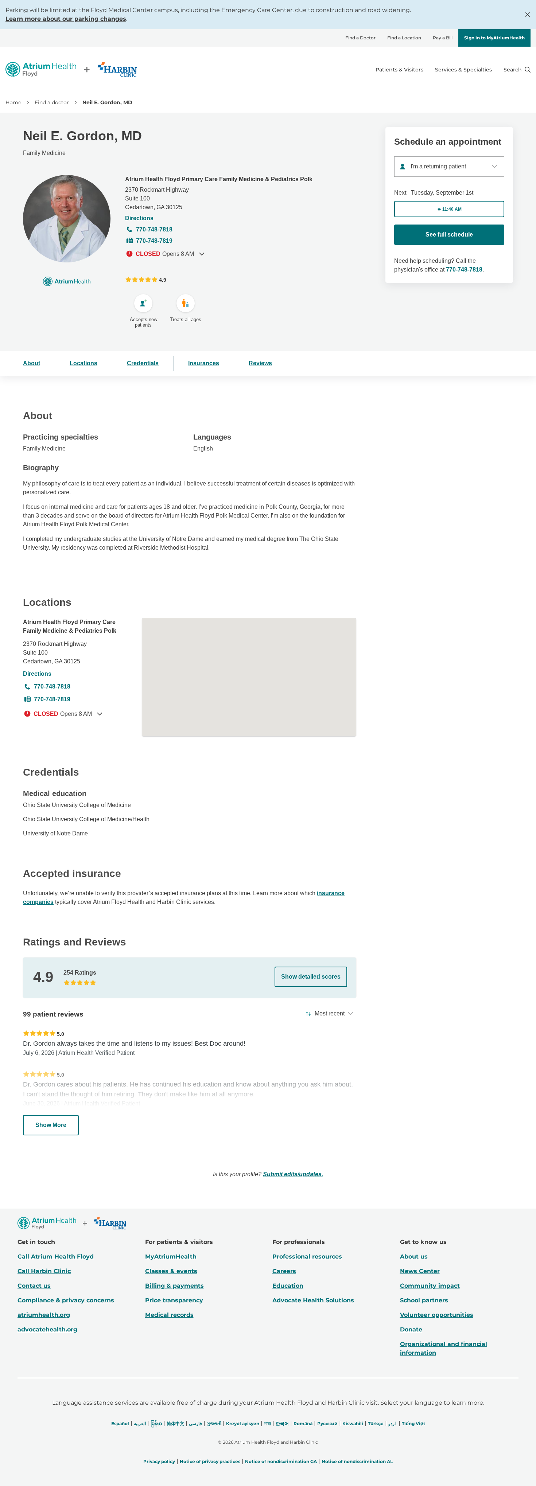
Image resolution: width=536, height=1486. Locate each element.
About (31, 363)
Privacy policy (159, 1461)
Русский (327, 1423)
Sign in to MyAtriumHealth (494, 37)
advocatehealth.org (47, 1329)
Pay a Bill (443, 37)
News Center (420, 1271)
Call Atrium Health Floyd (56, 1256)
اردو (392, 1423)
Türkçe (376, 1423)
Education (287, 1285)
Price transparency (174, 1300)
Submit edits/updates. (293, 1174)
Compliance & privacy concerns (66, 1300)
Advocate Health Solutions (313, 1300)
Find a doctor (52, 102)
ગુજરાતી (214, 1423)
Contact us (34, 1285)
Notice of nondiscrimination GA (281, 1461)
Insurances (203, 363)
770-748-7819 (154, 241)
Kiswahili (352, 1423)
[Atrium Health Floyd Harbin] (71, 69)
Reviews (260, 363)
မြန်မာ (156, 1423)
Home (13, 102)
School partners (424, 1300)
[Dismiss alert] (528, 14)
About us (414, 1256)
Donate (411, 1329)
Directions (139, 218)
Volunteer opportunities (436, 1314)
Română (303, 1423)
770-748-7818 (154, 229)
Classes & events (171, 1271)
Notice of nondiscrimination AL (357, 1461)
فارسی (195, 1423)
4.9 (162, 279)
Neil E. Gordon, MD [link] (107, 102)
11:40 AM (452, 209)
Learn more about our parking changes (65, 18)
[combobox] (449, 166)
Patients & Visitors (399, 69)
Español (120, 1423)
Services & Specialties (463, 69)
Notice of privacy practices (210, 1461)
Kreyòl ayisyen (242, 1423)
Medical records (169, 1314)
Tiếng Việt (413, 1423)
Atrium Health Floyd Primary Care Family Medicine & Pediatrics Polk (218, 179)
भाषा (267, 1423)
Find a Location (404, 37)
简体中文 (175, 1423)
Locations (83, 363)
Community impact (430, 1285)
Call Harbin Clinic (44, 1271)
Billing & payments (174, 1285)
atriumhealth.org (44, 1314)
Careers (284, 1271)
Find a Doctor (360, 37)
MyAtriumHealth (171, 1256)
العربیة (140, 1423)
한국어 (282, 1423)
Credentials (143, 363)
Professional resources (307, 1256)
